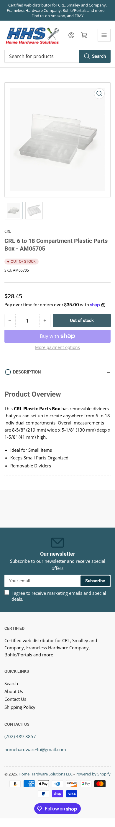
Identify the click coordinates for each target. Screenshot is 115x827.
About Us (13, 691)
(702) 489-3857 (20, 736)
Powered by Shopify (93, 774)
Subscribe (95, 581)
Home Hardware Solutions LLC (46, 774)
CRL (7, 231)
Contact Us (15, 699)
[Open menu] (104, 35)
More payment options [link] (57, 347)
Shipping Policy (19, 707)
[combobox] (57, 56)
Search (99, 56)
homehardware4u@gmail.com (35, 749)
